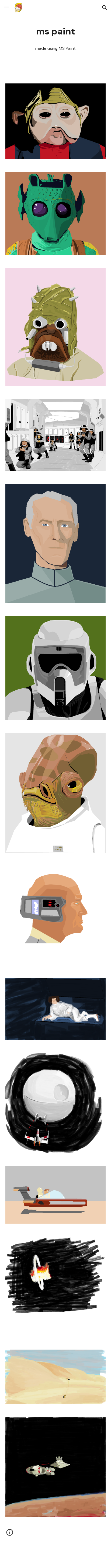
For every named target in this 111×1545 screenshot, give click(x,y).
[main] (55, 31)
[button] (6, 7)
